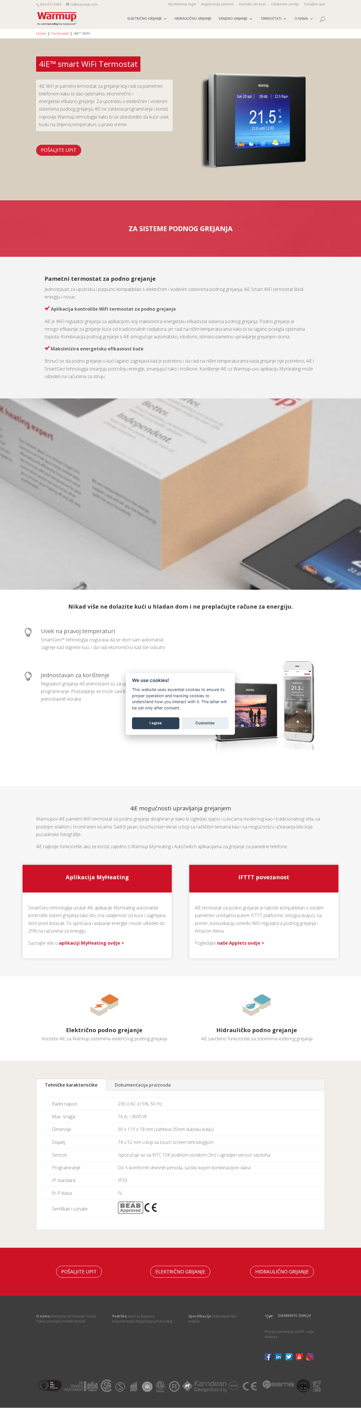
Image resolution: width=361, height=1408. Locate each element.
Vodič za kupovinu (141, 1316)
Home (41, 33)
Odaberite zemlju (285, 4)
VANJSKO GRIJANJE (233, 19)
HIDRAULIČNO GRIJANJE (193, 19)
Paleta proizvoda (48, 1321)
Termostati (60, 33)
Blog (169, 1321)
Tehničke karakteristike (71, 1085)
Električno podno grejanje (104, 1030)
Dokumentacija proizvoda (143, 1085)
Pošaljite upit (314, 4)
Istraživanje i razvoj (81, 1316)
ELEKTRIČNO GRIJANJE (144, 19)
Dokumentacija (123, 1321)
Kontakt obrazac (252, 4)
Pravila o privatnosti (279, 1331)
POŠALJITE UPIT (58, 150)
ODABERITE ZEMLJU (294, 1315)
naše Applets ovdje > (240, 943)
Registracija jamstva (217, 4)
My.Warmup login (182, 4)
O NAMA (301, 19)
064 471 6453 (50, 4)
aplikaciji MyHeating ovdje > (91, 943)
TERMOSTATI (270, 19)
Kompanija (59, 1316)
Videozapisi (220, 1316)
